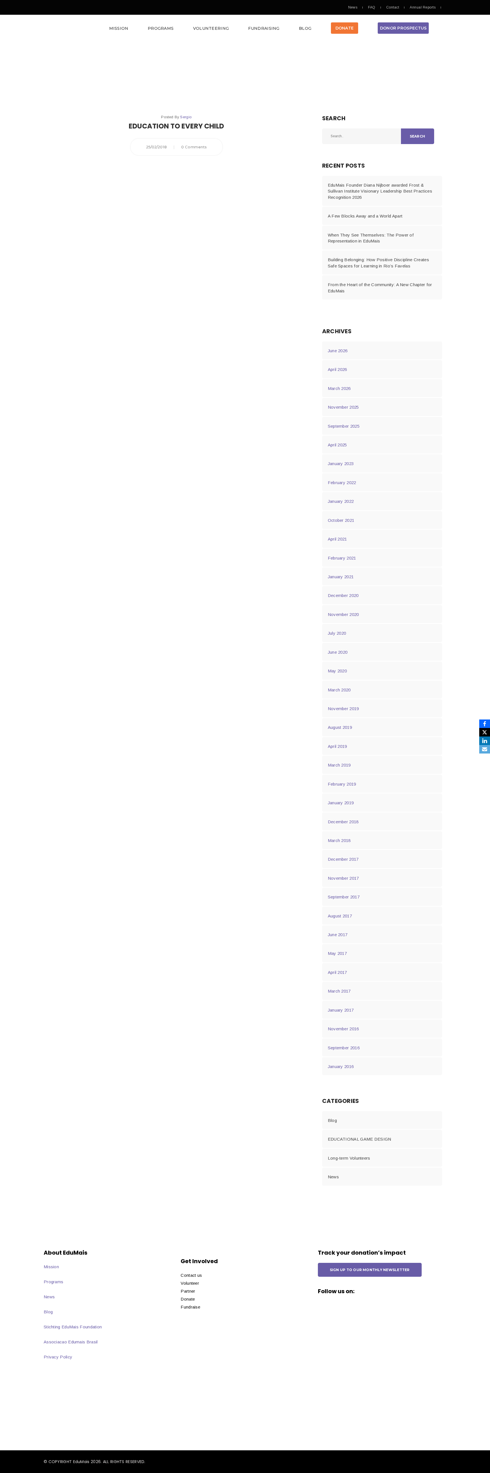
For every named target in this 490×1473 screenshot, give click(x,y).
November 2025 (343, 407)
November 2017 (343, 878)
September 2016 (344, 1047)
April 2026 (337, 369)
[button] (245, 30)
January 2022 (341, 501)
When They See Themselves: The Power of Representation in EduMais (371, 238)
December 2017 (343, 859)
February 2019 (342, 784)
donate (344, 28)
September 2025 (344, 426)
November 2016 (343, 1028)
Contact (392, 7)
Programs (161, 28)
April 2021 (337, 539)
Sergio (186, 117)
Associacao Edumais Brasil (71, 1341)
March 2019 (339, 765)
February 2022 (342, 482)
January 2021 (341, 576)
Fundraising (263, 28)
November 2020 (343, 614)
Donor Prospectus (403, 28)
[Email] (484, 749)
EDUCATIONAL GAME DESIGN (359, 1139)
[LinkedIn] (484, 740)
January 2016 (341, 1066)
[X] (484, 732)
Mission (118, 28)
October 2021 (341, 520)
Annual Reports (423, 7)
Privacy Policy (58, 1356)
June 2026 (338, 350)
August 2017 (340, 915)
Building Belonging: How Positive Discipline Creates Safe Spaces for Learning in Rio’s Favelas (378, 262)
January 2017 (341, 1010)
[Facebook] (484, 723)
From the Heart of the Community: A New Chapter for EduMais (380, 287)
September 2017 (344, 896)
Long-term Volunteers (349, 1158)
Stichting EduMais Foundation (73, 1326)
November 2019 (343, 708)
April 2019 (337, 746)
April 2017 (337, 972)
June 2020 (338, 652)
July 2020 (337, 633)
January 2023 (341, 463)
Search (417, 136)
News (353, 7)
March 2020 (339, 689)
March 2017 (339, 991)
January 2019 (341, 802)
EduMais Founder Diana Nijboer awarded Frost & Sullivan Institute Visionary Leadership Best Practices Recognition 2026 (380, 191)
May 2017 (337, 953)
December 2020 (343, 595)
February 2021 (342, 558)
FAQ (371, 7)
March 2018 (339, 840)
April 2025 (337, 444)
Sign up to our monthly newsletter (370, 1270)
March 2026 (339, 388)
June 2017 (338, 934)
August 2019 (340, 727)
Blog (305, 28)
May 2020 (337, 670)
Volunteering (211, 28)
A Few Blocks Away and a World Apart (365, 216)
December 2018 (343, 821)
